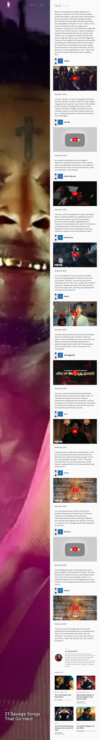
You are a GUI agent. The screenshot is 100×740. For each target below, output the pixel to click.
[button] (33, 4)
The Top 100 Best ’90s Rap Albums (63, 696)
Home (56, 3)
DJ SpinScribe (71, 651)
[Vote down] (56, 63)
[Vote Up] (56, 59)
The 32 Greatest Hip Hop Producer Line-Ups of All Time (64, 728)
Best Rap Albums (59, 692)
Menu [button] (41, 4)
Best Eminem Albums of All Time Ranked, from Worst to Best (85, 697)
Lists (6, 709)
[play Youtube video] (75, 78)
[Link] (64, 683)
